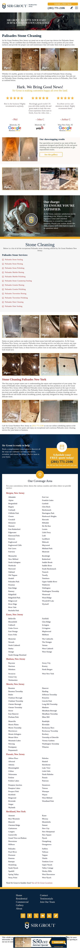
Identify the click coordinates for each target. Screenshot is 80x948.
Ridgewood (12, 601)
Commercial (22, 902)
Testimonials (46, 898)
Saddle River (47, 566)
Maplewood (46, 631)
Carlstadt (11, 510)
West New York (48, 674)
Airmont (11, 816)
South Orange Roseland (17, 655)
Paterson (45, 781)
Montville (12, 721)
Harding (45, 691)
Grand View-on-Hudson (17, 838)
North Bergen (47, 669)
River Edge (12, 604)
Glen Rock (46, 507)
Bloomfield (12, 622)
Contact (44, 895)
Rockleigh (46, 556)
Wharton (45, 747)
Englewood (12, 542)
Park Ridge (12, 588)
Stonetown (46, 785)
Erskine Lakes (13, 781)
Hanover (45, 688)
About (19, 908)
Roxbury (45, 734)
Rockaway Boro (48, 728)
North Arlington (14, 562)
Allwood (11, 761)
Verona (44, 645)
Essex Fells (12, 635)
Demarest (12, 523)
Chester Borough (14, 704)
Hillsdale (45, 523)
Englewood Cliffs (15, 545)
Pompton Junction (15, 785)
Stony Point (12, 878)
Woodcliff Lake (48, 601)
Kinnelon (45, 698)
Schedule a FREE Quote (62, 4)
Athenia (11, 765)
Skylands (11, 807)
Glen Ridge (46, 622)
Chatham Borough (15, 698)
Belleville (12, 619)
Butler (10, 695)
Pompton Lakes (14, 788)
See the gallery (51, 154)
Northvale (12, 566)
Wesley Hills (47, 871)
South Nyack (13, 868)
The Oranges (47, 642)
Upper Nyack (47, 865)
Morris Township (14, 728)
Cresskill (11, 520)
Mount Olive (13, 737)
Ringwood (12, 798)
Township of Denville (50, 737)
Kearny (45, 666)
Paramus (11, 585)
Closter (11, 516)
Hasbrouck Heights (49, 516)
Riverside (12, 801)
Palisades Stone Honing (14, 264)
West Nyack (46, 878)
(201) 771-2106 (56, 8)
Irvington (45, 625)
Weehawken (13, 680)
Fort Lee (45, 497)
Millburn (45, 635)
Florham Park (13, 717)
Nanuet (45, 825)
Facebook (29, 915)
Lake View (46, 768)
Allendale (12, 497)
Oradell (11, 578)
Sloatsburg (12, 865)
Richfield (11, 795)
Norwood (11, 569)
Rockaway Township (50, 731)
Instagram (23, 915)
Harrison (11, 666)
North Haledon (47, 774)
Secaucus (11, 674)
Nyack (44, 838)
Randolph (45, 721)
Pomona (11, 858)
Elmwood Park (14, 536)
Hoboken (11, 669)
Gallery (20, 905)
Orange (11, 652)
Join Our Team (47, 902)
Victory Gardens (48, 741)
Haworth (45, 520)
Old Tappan (12, 575)
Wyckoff (45, 604)
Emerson (11, 539)
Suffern (45, 849)
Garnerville (12, 835)
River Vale (12, 607)
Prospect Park (13, 791)
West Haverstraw (48, 874)
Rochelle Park (13, 610)
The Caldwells (47, 639)
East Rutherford (14, 529)
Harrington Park (48, 513)
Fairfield (45, 619)
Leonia (44, 529)
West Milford (47, 798)
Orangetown (46, 844)
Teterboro (45, 578)
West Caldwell (47, 648)
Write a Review (71, 8)
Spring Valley (13, 874)
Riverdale (45, 724)
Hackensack (46, 510)
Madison (45, 707)
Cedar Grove (13, 628)
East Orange (13, 631)
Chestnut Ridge (14, 825)
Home (19, 895)
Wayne (44, 795)
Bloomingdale (13, 768)
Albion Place (13, 758)
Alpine (10, 500)
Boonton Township (15, 691)
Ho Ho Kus (46, 526)
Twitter (36, 915)
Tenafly (45, 575)
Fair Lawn (12, 548)
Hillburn (11, 844)
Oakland (11, 572)
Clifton (11, 771)
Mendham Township (50, 714)
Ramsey (11, 591)
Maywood (46, 545)
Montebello (46, 822)
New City (45, 828)
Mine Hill (45, 717)
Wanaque (45, 791)
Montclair (12, 639)
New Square (46, 835)
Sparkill (11, 871)
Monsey (45, 819)
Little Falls (46, 771)
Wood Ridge (47, 598)
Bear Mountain (14, 819)
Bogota (11, 507)
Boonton (11, 688)
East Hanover (13, 714)
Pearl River (12, 852)
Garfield (45, 503)
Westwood (46, 594)
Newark (11, 642)
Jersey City (46, 663)
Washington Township (50, 591)
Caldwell (11, 625)
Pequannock (13, 750)
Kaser (44, 816)
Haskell (45, 761)
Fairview (11, 552)
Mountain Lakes (14, 741)
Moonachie (12, 556)
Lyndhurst (46, 539)
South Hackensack (49, 569)
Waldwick (46, 585)
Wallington (46, 588)
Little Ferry (46, 532)
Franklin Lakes (47, 500)
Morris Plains (13, 724)
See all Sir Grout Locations (42, 883)
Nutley (10, 648)
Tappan (45, 855)
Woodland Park (48, 801)
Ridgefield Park (14, 598)
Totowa (45, 788)
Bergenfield (12, 503)
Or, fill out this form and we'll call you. (62, 465)
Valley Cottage (47, 868)
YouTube (42, 915)
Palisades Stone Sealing (14, 259)
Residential (21, 898)
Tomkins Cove (47, 861)
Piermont (11, 855)
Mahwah (45, 542)
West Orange (47, 652)
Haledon (45, 758)
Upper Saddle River (49, 582)
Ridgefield (12, 594)
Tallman (45, 852)
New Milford (13, 559)
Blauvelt (11, 822)
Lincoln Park (47, 701)
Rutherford (46, 559)
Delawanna (12, 774)
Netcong (11, 744)
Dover (10, 711)
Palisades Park (13, 582)
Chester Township (15, 707)
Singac (10, 804)
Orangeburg (46, 841)
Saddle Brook (47, 562)
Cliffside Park (13, 513)
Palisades (11, 849)
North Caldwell (14, 645)
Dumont (11, 526)
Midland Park (47, 548)
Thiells (44, 858)
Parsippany (12, 747)
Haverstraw (12, 841)
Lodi (44, 536)
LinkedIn (49, 915)
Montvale (45, 552)
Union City (12, 677)
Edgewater (12, 532)
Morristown (12, 731)
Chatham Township (15, 701)
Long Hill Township (49, 704)
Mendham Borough (49, 711)
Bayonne (11, 663)
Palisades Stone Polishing (14, 268)
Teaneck (45, 572)
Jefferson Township (49, 695)
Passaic (45, 778)
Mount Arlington (14, 734)
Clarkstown (12, 828)
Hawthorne (46, 765)
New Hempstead (48, 832)
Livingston (46, 628)
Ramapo (11, 861)
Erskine (11, 778)
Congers (11, 832)
